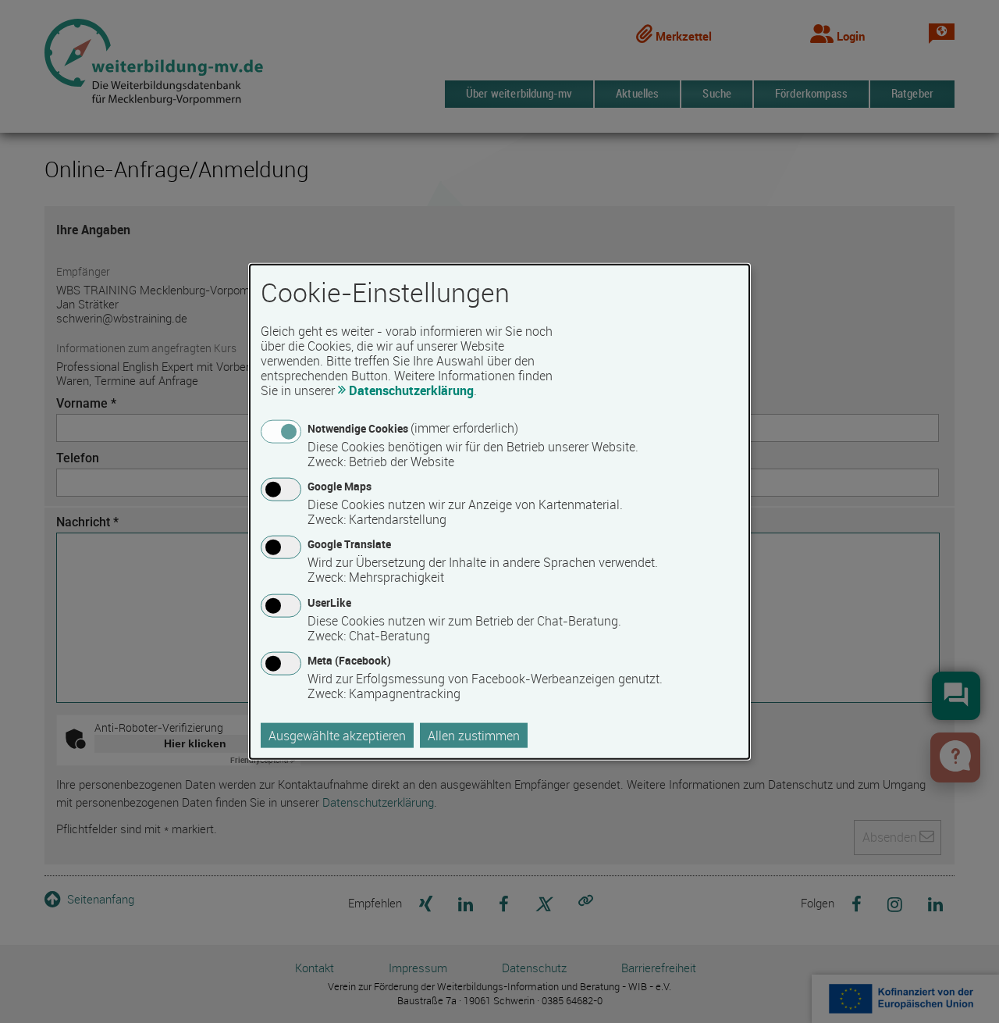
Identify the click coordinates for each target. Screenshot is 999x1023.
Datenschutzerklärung (411, 390)
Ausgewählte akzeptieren (337, 734)
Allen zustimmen (474, 734)
